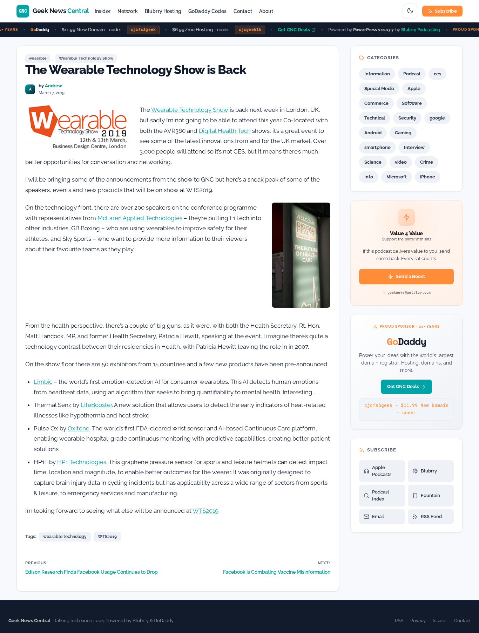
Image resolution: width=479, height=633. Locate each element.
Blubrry (429, 471)
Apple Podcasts (381, 471)
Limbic (43, 381)
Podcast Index (380, 495)
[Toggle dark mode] (410, 11)
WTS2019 (205, 510)
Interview (414, 147)
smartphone (377, 147)
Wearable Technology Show (86, 58)
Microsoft (396, 176)
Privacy (418, 620)
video (401, 162)
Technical (374, 118)
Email (378, 516)
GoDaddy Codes (207, 11)
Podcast (411, 73)
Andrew (53, 85)
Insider (102, 11)
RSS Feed (431, 516)
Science (373, 162)
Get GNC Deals (290, 29)
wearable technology (65, 536)
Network (127, 11)
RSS (399, 620)
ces (437, 73)
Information (377, 73)
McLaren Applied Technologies (139, 218)
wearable (38, 58)
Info (368, 176)
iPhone (427, 176)
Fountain (430, 495)
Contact (243, 11)
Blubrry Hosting (163, 11)
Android (373, 132)
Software (412, 103)
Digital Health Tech (225, 130)
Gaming (403, 132)
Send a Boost (410, 276)
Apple (413, 88)
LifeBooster (96, 404)
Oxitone (78, 428)
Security (407, 118)
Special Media (379, 88)
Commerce (376, 103)
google (437, 118)
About (266, 11)
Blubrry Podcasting (416, 29)
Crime (426, 162)
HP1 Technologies (81, 461)
